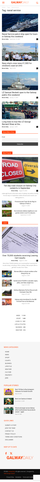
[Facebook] (6, 453)
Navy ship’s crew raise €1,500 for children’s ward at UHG (17, 64)
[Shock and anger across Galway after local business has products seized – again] (9, 410)
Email (3, 137)
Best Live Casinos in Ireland (23, 399)
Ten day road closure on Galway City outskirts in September (20, 187)
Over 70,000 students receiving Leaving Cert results (20, 256)
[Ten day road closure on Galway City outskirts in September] (20, 170)
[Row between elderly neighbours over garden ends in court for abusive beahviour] (7, 213)
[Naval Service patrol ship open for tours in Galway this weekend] (20, 23)
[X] (11, 453)
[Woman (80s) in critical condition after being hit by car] (7, 273)
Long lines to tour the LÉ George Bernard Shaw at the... (16, 123)
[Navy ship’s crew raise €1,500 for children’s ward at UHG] (20, 52)
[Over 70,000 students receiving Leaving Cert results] (20, 240)
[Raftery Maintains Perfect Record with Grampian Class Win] (7, 292)
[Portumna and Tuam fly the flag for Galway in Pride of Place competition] (7, 204)
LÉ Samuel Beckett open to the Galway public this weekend (19, 93)
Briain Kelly (5, 39)
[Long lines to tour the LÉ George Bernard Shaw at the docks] (20, 110)
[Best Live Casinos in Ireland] (9, 401)
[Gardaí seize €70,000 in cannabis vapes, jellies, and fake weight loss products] (7, 283)
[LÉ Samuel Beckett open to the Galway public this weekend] (20, 81)
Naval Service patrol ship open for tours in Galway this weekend (19, 35)
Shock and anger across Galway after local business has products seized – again (25, 410)
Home (3, 7)
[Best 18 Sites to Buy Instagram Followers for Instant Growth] (9, 392)
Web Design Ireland (9, 473)
